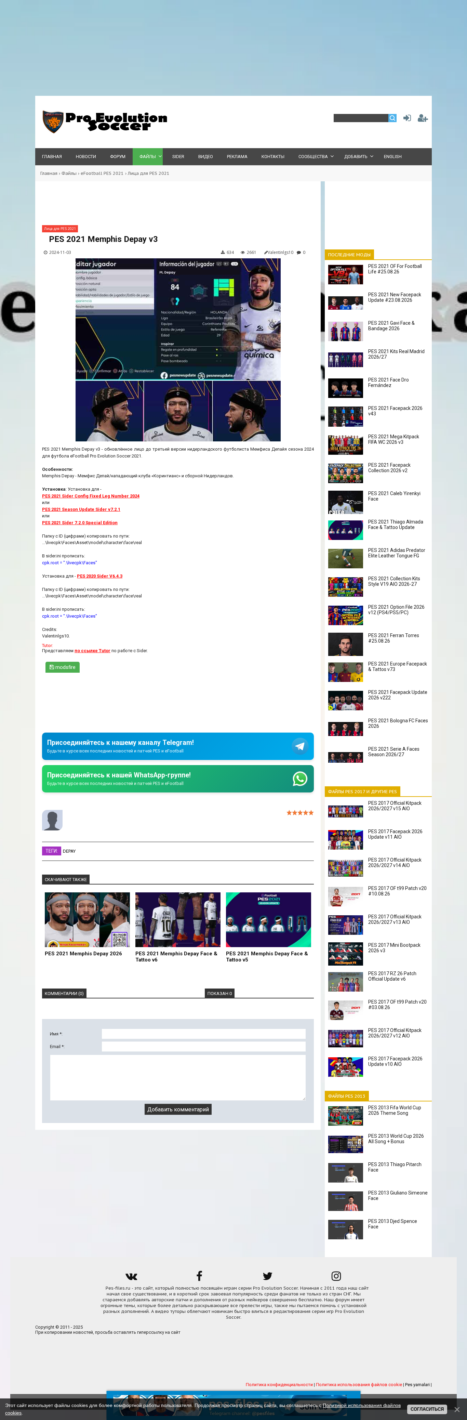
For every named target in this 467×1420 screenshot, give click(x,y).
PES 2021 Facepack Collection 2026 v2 (389, 467)
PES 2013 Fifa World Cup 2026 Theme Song (394, 1110)
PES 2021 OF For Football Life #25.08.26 (395, 268)
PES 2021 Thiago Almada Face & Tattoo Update (395, 524)
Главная (48, 173)
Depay (69, 851)
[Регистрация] (423, 119)
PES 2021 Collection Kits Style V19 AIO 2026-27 (394, 581)
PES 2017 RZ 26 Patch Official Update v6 (392, 976)
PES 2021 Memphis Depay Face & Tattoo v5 (267, 957)
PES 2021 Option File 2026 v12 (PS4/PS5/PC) (396, 609)
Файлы (69, 173)
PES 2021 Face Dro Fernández (388, 382)
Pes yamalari (417, 1384)
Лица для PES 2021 (149, 173)
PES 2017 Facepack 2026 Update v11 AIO (395, 834)
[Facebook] (199, 1278)
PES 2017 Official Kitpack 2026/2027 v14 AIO (395, 862)
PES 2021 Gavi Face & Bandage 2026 (391, 325)
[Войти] (406, 119)
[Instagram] (336, 1278)
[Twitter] (267, 1278)
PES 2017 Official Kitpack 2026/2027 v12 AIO (395, 1033)
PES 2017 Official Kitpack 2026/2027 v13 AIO (395, 919)
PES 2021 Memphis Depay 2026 (83, 954)
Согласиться (427, 1409)
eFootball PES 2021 (102, 173)
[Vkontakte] (130, 1278)
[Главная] (103, 131)
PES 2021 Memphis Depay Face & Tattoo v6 (176, 957)
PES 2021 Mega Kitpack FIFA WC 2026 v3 (393, 439)
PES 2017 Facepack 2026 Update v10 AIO (395, 1061)
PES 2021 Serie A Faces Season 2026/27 (393, 751)
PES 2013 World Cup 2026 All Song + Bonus (396, 1138)
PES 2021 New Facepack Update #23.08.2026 (394, 297)
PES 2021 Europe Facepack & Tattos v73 (397, 666)
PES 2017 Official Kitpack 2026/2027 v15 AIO (395, 805)
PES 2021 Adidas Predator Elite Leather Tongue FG (396, 552)
